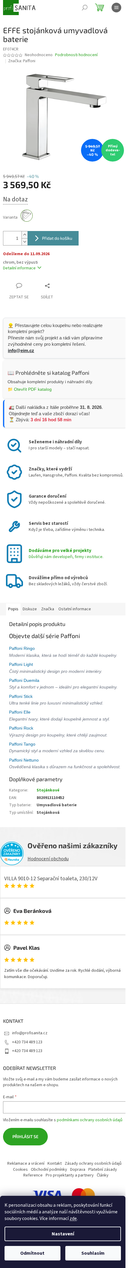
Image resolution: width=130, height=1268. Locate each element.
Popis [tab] (13, 606)
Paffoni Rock (21, 738)
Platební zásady (80, 1192)
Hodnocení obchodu (48, 875)
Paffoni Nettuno (24, 770)
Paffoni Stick (21, 706)
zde (73, 1218)
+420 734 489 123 (27, 1059)
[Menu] (116, 8)
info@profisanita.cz (29, 1050)
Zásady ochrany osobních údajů (53, 1186)
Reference (107, 1192)
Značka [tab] (47, 606)
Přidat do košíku (57, 234)
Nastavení (63, 1234)
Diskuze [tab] (30, 606)
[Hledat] (85, 8)
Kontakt (82, 1180)
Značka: (21, 61)
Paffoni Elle (20, 722)
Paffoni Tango (23, 754)
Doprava (55, 1192)
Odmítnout (32, 1253)
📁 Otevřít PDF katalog (30, 385)
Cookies (92, 1186)
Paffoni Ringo (22, 645)
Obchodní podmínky (26, 1192)
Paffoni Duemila (25, 683)
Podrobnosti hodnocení (76, 55)
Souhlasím (93, 1253)
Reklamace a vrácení (53, 1180)
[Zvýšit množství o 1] (24, 231)
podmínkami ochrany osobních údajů (89, 1137)
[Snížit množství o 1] (24, 238)
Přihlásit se (25, 1153)
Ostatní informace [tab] (74, 606)
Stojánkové (48, 807)
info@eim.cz (21, 346)
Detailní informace (19, 265)
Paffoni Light (21, 667)
